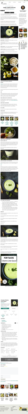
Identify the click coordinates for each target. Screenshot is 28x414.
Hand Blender (3, 320)
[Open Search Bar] (9, 4)
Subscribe (3, 0)
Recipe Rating (2, 366)
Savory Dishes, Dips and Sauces (3, 316)
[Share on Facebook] (1, 10)
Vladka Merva (12, 8)
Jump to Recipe (7, 12)
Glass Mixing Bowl (4, 321)
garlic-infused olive (14, 100)
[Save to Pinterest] (2, 10)
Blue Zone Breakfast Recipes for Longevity (15, 399)
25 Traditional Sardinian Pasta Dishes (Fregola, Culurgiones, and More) (11, 400)
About (0, 0)
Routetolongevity (3, 363)
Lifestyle (14, 2)
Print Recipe (12, 12)
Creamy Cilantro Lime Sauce (2, 122)
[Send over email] (4, 10)
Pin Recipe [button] (14, 308)
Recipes (10, 2)
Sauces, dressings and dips (5, 362)
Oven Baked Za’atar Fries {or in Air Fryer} (6, 399)
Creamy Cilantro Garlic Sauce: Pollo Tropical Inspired (12, 123)
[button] (1, 306)
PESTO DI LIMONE (25, 37)
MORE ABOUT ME (20, 25)
